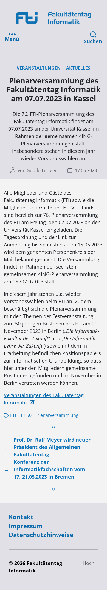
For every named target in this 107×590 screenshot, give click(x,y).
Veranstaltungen (39, 68)
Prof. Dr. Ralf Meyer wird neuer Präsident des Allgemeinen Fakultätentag (52, 447)
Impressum (26, 526)
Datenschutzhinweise (41, 535)
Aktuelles (78, 68)
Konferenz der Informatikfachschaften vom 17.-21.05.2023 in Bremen (49, 469)
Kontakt (21, 517)
